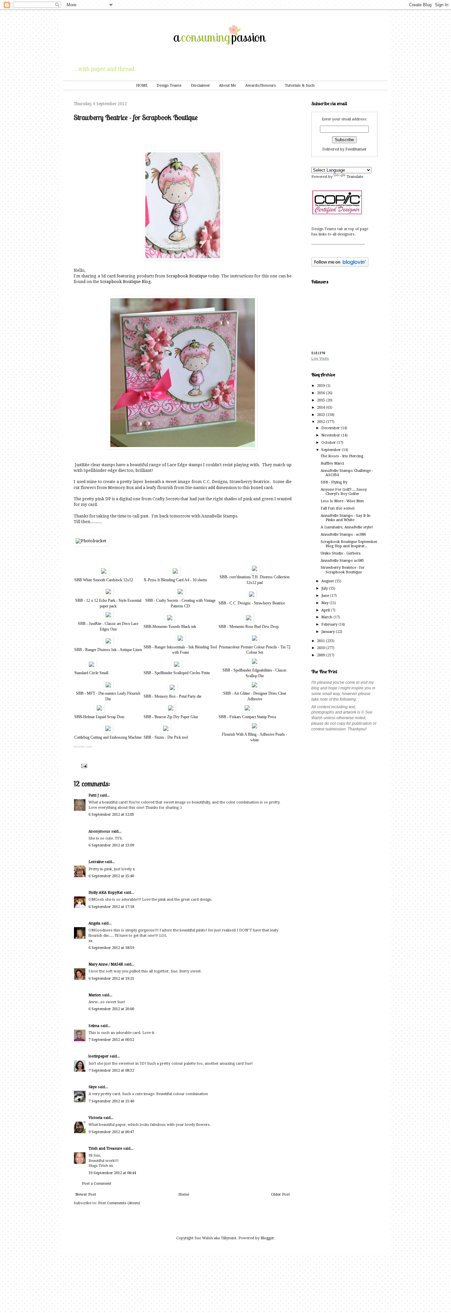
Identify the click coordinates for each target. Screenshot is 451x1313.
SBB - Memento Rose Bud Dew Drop (249, 626)
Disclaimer (200, 85)
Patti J (93, 795)
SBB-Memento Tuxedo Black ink (170, 626)
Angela (94, 923)
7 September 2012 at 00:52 (111, 1040)
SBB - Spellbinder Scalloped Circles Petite (177, 673)
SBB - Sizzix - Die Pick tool (166, 737)
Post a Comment (96, 1183)
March (327, 617)
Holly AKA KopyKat (105, 892)
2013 (321, 415)
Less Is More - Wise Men (342, 501)
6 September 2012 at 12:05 (111, 814)
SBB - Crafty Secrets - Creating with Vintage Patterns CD (180, 603)
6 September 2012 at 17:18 (111, 907)
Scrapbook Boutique (186, 276)
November (331, 435)
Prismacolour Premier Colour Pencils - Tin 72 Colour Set (255, 650)
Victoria (95, 1118)
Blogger (267, 1238)
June (325, 596)
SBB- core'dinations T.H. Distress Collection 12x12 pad (255, 580)
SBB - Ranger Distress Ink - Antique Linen (108, 649)
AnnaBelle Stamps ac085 (342, 560)
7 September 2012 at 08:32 (111, 1070)
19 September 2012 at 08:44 (112, 1173)
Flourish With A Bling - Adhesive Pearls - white (254, 737)
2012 (321, 422)
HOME (142, 85)
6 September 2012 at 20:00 (111, 1009)
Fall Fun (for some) (338, 508)
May (325, 603)
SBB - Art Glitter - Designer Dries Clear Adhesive (254, 696)
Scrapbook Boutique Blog (125, 281)
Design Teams (169, 85)
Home (183, 1194)
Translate (355, 177)
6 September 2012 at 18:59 (111, 948)
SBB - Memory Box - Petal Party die (172, 696)
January (328, 632)
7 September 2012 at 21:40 (111, 1101)
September (331, 450)
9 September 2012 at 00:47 (111, 1132)
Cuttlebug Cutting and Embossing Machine (108, 737)
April (326, 610)
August (328, 581)
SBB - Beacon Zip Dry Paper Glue (171, 717)
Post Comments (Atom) (119, 1203)
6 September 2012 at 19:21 (111, 978)
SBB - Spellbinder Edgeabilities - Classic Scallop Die (255, 673)
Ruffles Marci (332, 463)
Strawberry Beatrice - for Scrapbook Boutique (342, 569)
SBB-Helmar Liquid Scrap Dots (99, 717)
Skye (92, 1087)
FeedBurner (355, 149)
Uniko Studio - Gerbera (341, 553)
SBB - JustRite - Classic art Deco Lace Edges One (108, 626)
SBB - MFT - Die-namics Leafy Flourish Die (108, 696)
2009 (321, 655)
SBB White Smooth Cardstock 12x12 (103, 580)
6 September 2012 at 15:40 (111, 876)
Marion (94, 995)
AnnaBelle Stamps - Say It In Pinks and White (345, 517)
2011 (321, 641)
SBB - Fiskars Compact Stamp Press (247, 717)
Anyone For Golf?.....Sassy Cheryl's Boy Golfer (344, 491)
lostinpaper (98, 1056)
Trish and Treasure (105, 1148)
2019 (321, 386)
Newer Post (85, 1194)
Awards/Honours (260, 85)
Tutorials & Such (300, 85)
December (331, 428)
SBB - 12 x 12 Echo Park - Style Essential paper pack (108, 603)
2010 (321, 648)
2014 (321, 407)
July (325, 588)
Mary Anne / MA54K (105, 964)
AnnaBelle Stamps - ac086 (343, 534)
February (329, 624)
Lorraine (96, 862)
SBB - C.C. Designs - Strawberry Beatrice (252, 603)
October (329, 442)
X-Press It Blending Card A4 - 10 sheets (175, 580)
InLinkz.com (83, 746)
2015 (321, 400)
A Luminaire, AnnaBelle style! (347, 527)
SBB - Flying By (334, 482)
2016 (321, 393)
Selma (93, 1026)
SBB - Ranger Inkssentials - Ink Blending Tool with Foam (180, 650)
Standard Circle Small (91, 673)
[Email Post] (83, 765)
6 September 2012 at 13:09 (111, 845)
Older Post (280, 1194)
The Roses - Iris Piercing (342, 456)
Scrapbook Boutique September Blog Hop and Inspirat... (349, 544)
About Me (227, 85)
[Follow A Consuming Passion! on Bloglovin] (339, 266)
